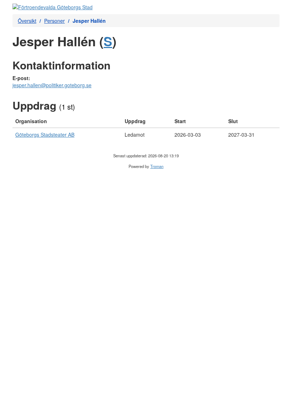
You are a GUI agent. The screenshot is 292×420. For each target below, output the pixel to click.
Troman (156, 166)
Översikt (27, 20)
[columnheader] (67, 121)
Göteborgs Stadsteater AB (44, 134)
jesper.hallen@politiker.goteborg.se (52, 85)
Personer (54, 20)
